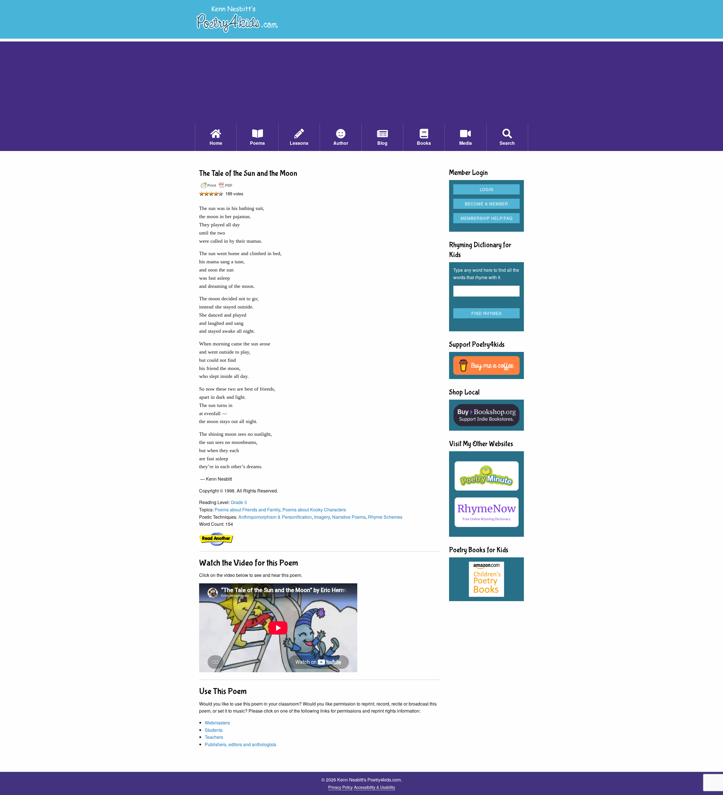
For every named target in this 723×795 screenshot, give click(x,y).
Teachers (214, 737)
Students (214, 730)
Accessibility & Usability (374, 787)
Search (507, 143)
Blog (382, 143)
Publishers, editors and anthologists (240, 744)
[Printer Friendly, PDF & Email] (216, 185)
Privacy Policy (340, 787)
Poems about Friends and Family (247, 509)
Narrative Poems (349, 517)
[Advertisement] (361, 81)
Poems (257, 143)
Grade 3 (239, 502)
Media (465, 143)
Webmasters (217, 722)
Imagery (322, 517)
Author (340, 143)
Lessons (299, 143)
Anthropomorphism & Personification (275, 517)
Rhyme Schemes (385, 517)
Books (424, 143)
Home (216, 143)
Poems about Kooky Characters (314, 509)
